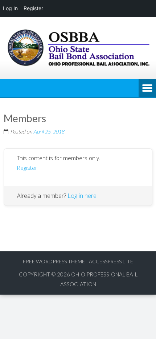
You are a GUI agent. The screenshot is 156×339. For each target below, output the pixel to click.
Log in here (82, 196)
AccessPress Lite (111, 261)
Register (27, 167)
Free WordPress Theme (54, 261)
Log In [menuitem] (10, 8)
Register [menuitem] (33, 8)
